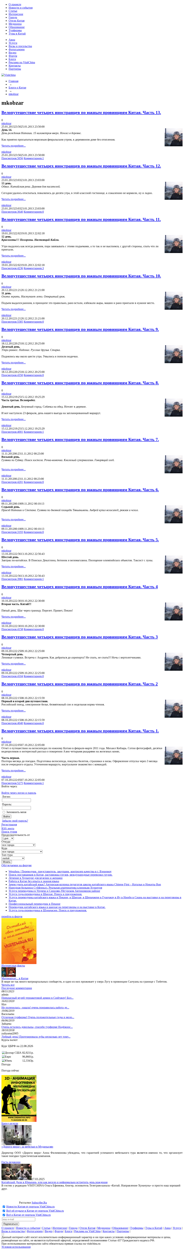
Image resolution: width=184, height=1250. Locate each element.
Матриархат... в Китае (14, 978)
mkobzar (14, 94)
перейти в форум (11, 916)
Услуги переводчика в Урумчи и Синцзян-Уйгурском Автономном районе (54, 890)
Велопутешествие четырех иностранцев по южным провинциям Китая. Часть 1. (80, 730)
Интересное (16, 14)
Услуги (13, 42)
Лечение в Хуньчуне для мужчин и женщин (36, 877)
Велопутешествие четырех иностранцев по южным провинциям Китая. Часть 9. (80, 329)
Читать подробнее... (13, 145)
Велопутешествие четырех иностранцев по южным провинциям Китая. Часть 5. (80, 539)
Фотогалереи (17, 49)
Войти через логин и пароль (18, 792)
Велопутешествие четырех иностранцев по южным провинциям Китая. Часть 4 (79, 586)
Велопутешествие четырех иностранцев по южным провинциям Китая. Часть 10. (81, 276)
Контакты (15, 65)
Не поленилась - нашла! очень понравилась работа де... (35, 1007)
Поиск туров (9, 831)
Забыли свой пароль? (15, 820)
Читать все (8, 984)
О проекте (15, 4)
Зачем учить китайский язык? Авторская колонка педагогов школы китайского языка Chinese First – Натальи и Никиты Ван (85, 884)
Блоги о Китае (17, 87)
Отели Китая (16, 20)
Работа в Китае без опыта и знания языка (34, 881)
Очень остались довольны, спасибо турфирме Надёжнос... (37, 1026)
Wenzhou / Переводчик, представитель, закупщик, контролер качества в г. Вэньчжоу (60, 871)
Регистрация (9, 824)
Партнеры (15, 68)
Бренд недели (9, 1123)
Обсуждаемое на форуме (16, 865)
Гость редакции (10, 1162)
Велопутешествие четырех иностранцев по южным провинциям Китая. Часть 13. (81, 112)
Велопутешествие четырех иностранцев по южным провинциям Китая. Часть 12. (81, 166)
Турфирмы (15, 30)
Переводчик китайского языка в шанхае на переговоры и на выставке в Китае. (57, 907)
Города (13, 17)
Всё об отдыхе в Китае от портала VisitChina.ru (35, 1210)
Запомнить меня (16, 812)
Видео (12, 52)
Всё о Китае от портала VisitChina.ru (28, 1214)
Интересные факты (13, 965)
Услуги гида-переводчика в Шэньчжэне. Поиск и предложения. (48, 910)
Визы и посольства (20, 46)
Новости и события (21, 7)
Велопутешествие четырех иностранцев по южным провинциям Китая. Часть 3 (79, 637)
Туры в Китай (17, 33)
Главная (13, 81)
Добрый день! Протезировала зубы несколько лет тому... (35, 1036)
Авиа (12, 39)
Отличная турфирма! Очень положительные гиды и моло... (37, 1017)
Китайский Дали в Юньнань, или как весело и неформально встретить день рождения (54, 1182)
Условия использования (16, 1246)
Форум (13, 55)
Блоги (12, 59)
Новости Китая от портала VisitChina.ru (30, 1206)
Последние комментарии (16, 988)
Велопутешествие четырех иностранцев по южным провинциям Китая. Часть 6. (80, 489)
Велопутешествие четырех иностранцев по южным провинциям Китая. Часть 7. (80, 439)
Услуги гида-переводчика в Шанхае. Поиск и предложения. (45, 894)
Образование (17, 27)
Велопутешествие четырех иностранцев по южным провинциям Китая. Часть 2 (79, 684)
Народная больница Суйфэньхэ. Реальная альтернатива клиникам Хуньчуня (55, 887)
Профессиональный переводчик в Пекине (34, 903)
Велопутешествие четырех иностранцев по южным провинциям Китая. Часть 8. (80, 382)
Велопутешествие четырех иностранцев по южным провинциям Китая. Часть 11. (81, 219)
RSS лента (7, 828)
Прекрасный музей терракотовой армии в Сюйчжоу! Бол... (37, 997)
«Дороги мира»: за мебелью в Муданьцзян (27, 1146)
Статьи (13, 10)
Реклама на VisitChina (22, 62)
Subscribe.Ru (39, 1202)
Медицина (15, 23)
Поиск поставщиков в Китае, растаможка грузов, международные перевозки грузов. (60, 874)
